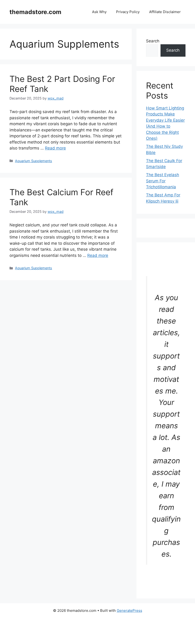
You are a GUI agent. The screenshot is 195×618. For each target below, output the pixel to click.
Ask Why (99, 12)
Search (152, 41)
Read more (55, 148)
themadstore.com (35, 11)
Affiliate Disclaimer (165, 12)
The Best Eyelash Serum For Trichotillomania (162, 180)
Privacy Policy (128, 12)
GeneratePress (129, 610)
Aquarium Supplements (33, 161)
